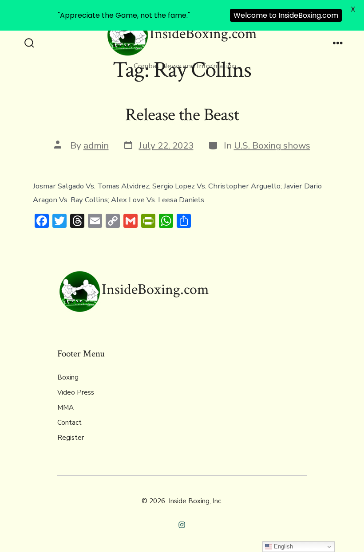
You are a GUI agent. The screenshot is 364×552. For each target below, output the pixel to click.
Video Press (75, 392)
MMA (65, 407)
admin (96, 145)
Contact (69, 422)
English (282, 546)
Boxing (68, 377)
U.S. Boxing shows (272, 145)
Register (70, 437)
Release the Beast (182, 114)
